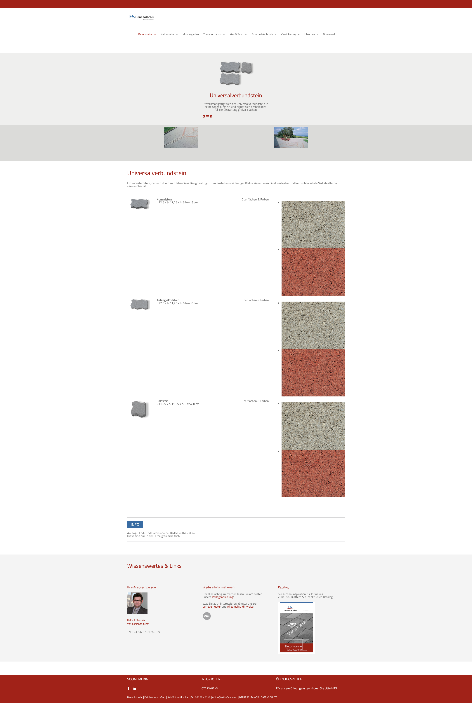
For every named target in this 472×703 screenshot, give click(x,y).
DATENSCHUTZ (269, 697)
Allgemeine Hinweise (240, 606)
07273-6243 (210, 688)
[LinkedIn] (134, 688)
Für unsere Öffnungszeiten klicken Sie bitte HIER (307, 688)
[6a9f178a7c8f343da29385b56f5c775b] (181, 137)
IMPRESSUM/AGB (249, 697)
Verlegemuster (212, 606)
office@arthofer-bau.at (224, 697)
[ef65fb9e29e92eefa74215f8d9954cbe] (291, 137)
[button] (339, 34)
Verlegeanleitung (222, 597)
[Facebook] (128, 688)
